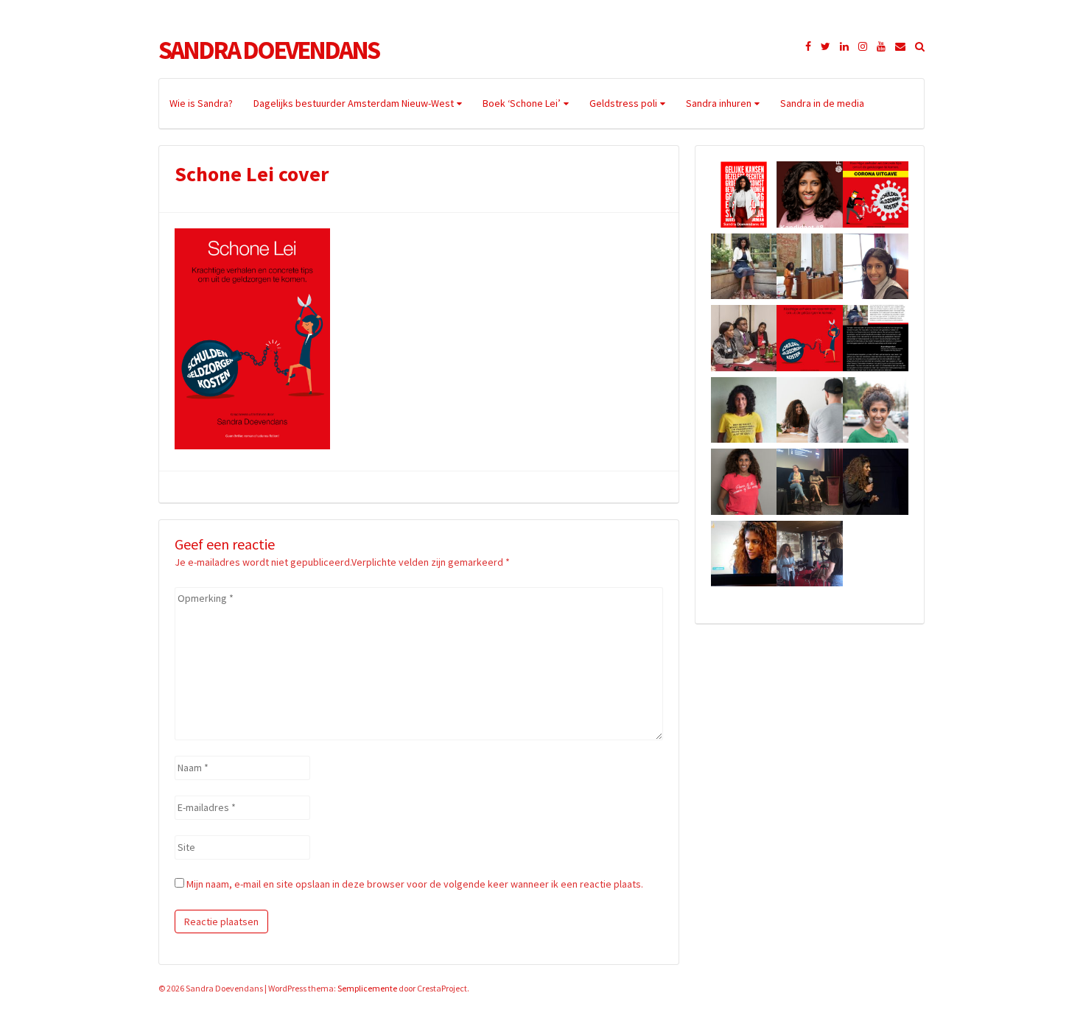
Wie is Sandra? (201, 103)
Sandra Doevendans (268, 50)
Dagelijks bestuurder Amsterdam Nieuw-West (353, 103)
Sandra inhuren (718, 103)
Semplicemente (367, 988)
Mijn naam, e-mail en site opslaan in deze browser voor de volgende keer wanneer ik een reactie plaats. (414, 884)
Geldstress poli (623, 103)
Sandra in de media (822, 103)
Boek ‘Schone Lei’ (522, 103)
